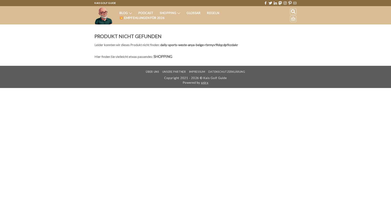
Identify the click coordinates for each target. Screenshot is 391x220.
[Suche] (293, 11)
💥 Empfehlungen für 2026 (142, 18)
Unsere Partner (174, 71)
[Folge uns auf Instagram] (285, 3)
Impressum (197, 71)
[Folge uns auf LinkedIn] (275, 3)
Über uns (152, 71)
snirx (205, 82)
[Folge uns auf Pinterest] (290, 3)
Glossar (193, 13)
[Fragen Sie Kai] (293, 19)
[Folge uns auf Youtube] (295, 3)
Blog (124, 13)
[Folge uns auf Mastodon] (280, 3)
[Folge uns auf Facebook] (265, 3)
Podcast (145, 13)
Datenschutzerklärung (226, 71)
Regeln (213, 13)
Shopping (168, 13)
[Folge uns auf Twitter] (270, 3)
